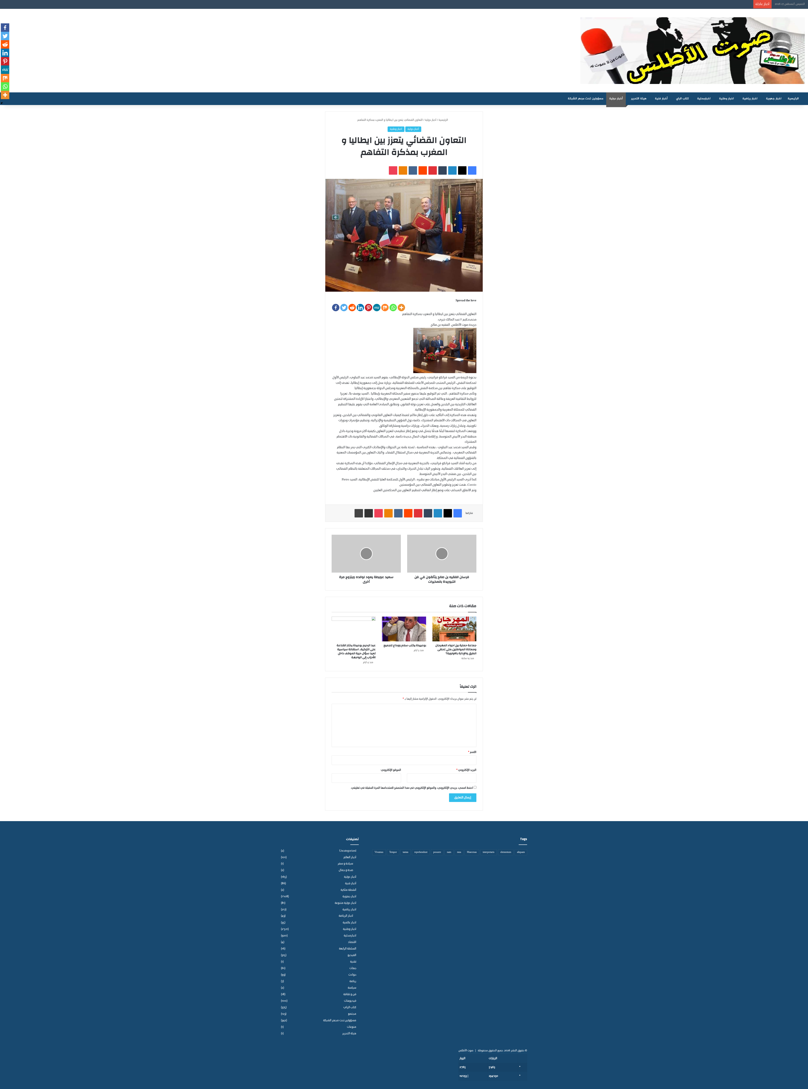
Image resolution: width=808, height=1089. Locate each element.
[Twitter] (344, 307)
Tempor (393, 852)
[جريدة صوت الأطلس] (692, 50)
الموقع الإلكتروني (391, 770)
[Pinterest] (368, 307)
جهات (353, 968)
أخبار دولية (616, 98)
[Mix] (385, 307)
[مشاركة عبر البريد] (368, 513)
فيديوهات (350, 1001)
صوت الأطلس (465, 1050)
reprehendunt (420, 852)
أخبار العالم (349, 857)
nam (449, 852)
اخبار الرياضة (346, 916)
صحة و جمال (346, 870)
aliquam (521, 852)
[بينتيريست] (432, 170)
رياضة (353, 981)
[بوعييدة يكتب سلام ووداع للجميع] (404, 629)
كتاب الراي (682, 98)
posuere (437, 852)
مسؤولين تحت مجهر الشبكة (585, 98)
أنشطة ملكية (348, 890)
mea (459, 852)
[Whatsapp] (393, 307)
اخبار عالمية (349, 922)
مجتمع (352, 1014)
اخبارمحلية (704, 98)
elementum (505, 852)
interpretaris (488, 852)
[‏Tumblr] (442, 170)
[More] (401, 307)
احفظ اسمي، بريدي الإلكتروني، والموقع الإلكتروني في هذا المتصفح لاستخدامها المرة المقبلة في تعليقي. (412, 788)
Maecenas (472, 852)
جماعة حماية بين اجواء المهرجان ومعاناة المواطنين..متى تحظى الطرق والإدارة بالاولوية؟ (455, 649)
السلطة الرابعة (347, 948)
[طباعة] (359, 513)
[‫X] (462, 170)
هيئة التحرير (638, 98)
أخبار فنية (661, 98)
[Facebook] (335, 307)
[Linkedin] (360, 307)
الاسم (472, 752)
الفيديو (352, 955)
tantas (405, 852)
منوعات (351, 1027)
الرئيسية (794, 98)
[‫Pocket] (393, 170)
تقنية (353, 961)
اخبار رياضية (750, 98)
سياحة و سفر (345, 863)
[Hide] (1, 103)
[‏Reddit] (423, 170)
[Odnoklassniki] (403, 170)
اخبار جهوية (773, 98)
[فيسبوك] (472, 170)
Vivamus (379, 852)
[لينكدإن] (452, 170)
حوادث (352, 974)
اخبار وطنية (726, 98)
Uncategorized (347, 851)
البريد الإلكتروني (466, 770)
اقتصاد (352, 942)
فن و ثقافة (349, 994)
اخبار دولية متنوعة (345, 903)
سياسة (352, 988)
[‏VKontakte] (413, 170)
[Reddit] (352, 307)
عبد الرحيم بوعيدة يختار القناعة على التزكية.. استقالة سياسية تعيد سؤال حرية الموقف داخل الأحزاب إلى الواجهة (356, 651)
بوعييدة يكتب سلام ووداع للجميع (405, 645)
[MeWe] (376, 307)
